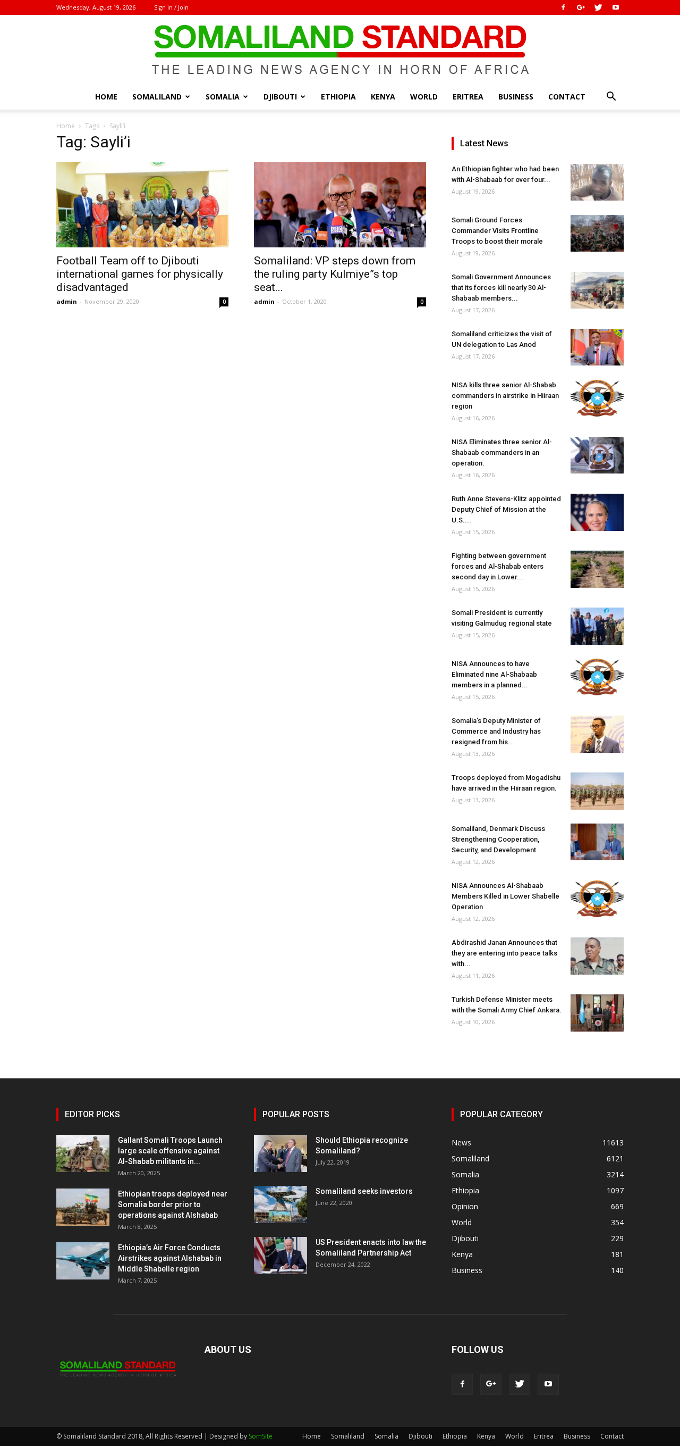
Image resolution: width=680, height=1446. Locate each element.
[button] (611, 98)
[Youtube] (616, 7)
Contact (566, 97)
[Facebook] (563, 7)
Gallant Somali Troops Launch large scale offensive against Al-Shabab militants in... (170, 1151)
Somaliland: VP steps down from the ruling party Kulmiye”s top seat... (334, 274)
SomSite (261, 1436)
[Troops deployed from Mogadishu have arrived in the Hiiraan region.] (597, 791)
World (424, 97)
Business (515, 97)
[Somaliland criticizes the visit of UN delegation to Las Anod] (597, 347)
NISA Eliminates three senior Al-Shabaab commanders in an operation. (502, 452)
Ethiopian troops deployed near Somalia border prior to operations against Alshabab (172, 1204)
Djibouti (280, 97)
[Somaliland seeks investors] (280, 1204)
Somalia (223, 97)
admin (66, 301)
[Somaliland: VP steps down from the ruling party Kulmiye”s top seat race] (340, 204)
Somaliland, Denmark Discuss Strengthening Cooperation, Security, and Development (498, 839)
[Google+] (581, 7)
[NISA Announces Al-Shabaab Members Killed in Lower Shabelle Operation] (597, 898)
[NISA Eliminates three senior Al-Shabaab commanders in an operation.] (597, 455)
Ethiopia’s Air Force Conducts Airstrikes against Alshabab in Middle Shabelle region (170, 1258)
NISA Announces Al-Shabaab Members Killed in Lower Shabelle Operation (505, 896)
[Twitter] (598, 7)
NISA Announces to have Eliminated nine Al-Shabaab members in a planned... (494, 674)
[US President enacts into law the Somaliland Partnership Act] (280, 1255)
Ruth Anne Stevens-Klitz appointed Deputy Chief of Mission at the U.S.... (506, 509)
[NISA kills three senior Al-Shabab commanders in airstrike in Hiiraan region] (597, 398)
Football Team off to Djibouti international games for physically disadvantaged (139, 274)
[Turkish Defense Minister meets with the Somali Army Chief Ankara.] (597, 1013)
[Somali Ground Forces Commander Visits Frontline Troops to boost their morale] (597, 233)
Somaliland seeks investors (364, 1191)
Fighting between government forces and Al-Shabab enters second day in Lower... (499, 566)
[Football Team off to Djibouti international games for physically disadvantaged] (142, 204)
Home (106, 97)
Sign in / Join (171, 7)
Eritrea (468, 97)
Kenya (383, 97)
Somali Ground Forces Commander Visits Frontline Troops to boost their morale (497, 230)
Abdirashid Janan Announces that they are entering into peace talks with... (504, 953)
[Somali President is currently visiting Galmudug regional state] (597, 626)
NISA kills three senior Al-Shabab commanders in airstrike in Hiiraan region (505, 395)
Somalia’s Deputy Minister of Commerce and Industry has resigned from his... (496, 731)
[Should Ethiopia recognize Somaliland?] (280, 1153)
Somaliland (157, 97)
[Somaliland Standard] (340, 50)
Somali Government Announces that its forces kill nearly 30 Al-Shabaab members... (501, 287)
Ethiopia (338, 97)
